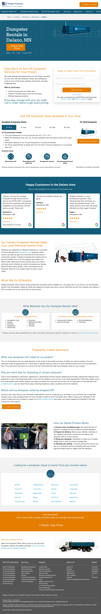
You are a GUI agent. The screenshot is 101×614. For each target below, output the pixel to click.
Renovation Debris (27, 571)
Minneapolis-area (24, 252)
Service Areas (43, 573)
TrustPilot (21, 595)
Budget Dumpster (13, 601)
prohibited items (7, 384)
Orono (53, 493)
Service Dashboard (45, 571)
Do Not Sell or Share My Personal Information (17, 610)
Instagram (95, 571)
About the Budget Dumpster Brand (78, 579)
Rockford (54, 497)
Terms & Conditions (27, 581)
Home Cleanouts (26, 569)
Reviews (69, 569)
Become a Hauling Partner (47, 575)
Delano (44, 17)
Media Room (71, 573)
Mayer (35, 497)
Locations (17, 17)
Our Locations (71, 575)
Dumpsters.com (49, 601)
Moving (23, 575)
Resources (78, 11)
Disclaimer (16, 600)
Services (67, 11)
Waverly (73, 501)
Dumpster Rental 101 (8, 11)
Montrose (54, 485)
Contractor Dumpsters (28, 577)
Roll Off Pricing (7, 583)
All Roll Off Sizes (8, 581)
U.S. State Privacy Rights (47, 585)
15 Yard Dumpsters (9, 573)
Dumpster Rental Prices (29, 11)
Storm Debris (25, 573)
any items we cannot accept (87, 333)
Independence (38, 485)
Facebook (95, 569)
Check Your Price (90, 5)
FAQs (40, 579)
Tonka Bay (73, 489)
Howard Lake (20, 501)
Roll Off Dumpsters (9, 567)
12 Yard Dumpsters (9, 571)
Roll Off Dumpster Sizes (51, 11)
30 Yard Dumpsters (9, 577)
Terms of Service (81, 99)
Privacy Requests (44, 588)
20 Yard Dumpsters (9, 575)
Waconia (73, 493)
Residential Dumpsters (28, 567)
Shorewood (74, 485)
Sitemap (69, 577)
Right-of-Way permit (45, 399)
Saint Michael (56, 501)
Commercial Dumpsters (28, 579)
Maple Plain (37, 493)
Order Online (43, 567)
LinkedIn (94, 573)
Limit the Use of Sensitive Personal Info (51, 590)
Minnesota (25, 17)
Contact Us (70, 571)
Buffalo (17, 485)
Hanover (18, 497)
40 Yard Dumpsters (9, 579)
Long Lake (37, 489)
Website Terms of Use (46, 581)
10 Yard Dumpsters (9, 569)
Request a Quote (44, 569)
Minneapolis (35, 17)
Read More (6, 221)
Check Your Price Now (88, 141)
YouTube (94, 577)
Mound (53, 489)
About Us (89, 11)
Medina (35, 501)
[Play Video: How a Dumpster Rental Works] (24, 436)
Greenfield (18, 493)
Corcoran (18, 489)
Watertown (74, 497)
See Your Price (76, 90)
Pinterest (94, 567)
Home (9, 17)
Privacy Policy (76, 94)
